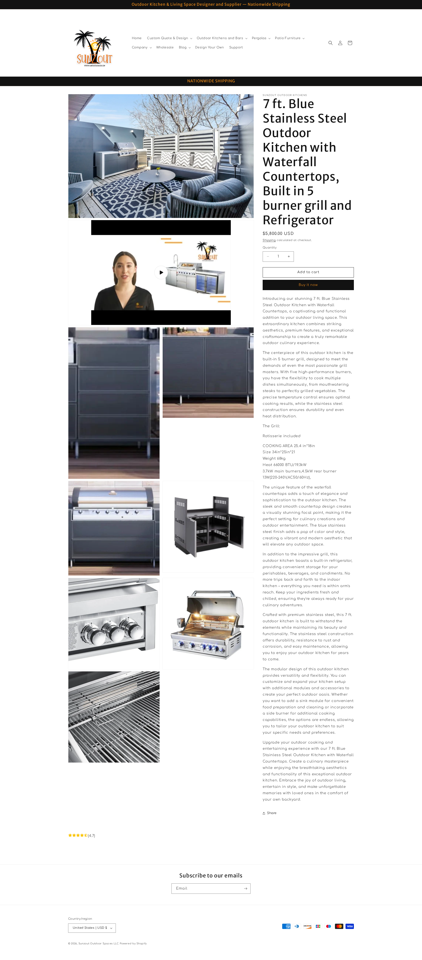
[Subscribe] (245, 888)
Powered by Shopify (133, 943)
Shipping (269, 240)
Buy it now (308, 285)
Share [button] (272, 813)
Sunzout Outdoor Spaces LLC (98, 943)
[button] (169, 38)
